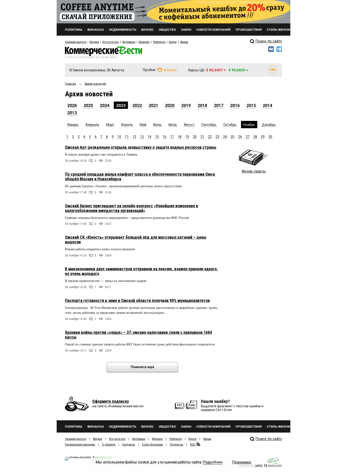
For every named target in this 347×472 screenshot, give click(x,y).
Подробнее (213, 462)
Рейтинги (159, 42)
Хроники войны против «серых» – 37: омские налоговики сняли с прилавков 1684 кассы (138, 335)
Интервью (128, 42)
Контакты (128, 444)
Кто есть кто (110, 42)
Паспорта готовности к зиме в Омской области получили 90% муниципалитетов (137, 300)
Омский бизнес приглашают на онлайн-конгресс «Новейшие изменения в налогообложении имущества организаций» (131, 208)
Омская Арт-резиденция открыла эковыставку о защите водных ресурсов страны (140, 147)
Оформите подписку (110, 401)
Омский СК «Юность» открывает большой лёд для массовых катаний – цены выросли (135, 239)
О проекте (108, 444)
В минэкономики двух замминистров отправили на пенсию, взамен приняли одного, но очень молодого (141, 271)
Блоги (173, 42)
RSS (192, 444)
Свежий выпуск (75, 42)
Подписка (176, 444)
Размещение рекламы (80, 444)
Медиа (94, 42)
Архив (184, 42)
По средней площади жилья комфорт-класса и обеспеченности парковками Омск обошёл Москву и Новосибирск (140, 176)
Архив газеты (254, 171)
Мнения (144, 42)
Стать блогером (152, 444)
